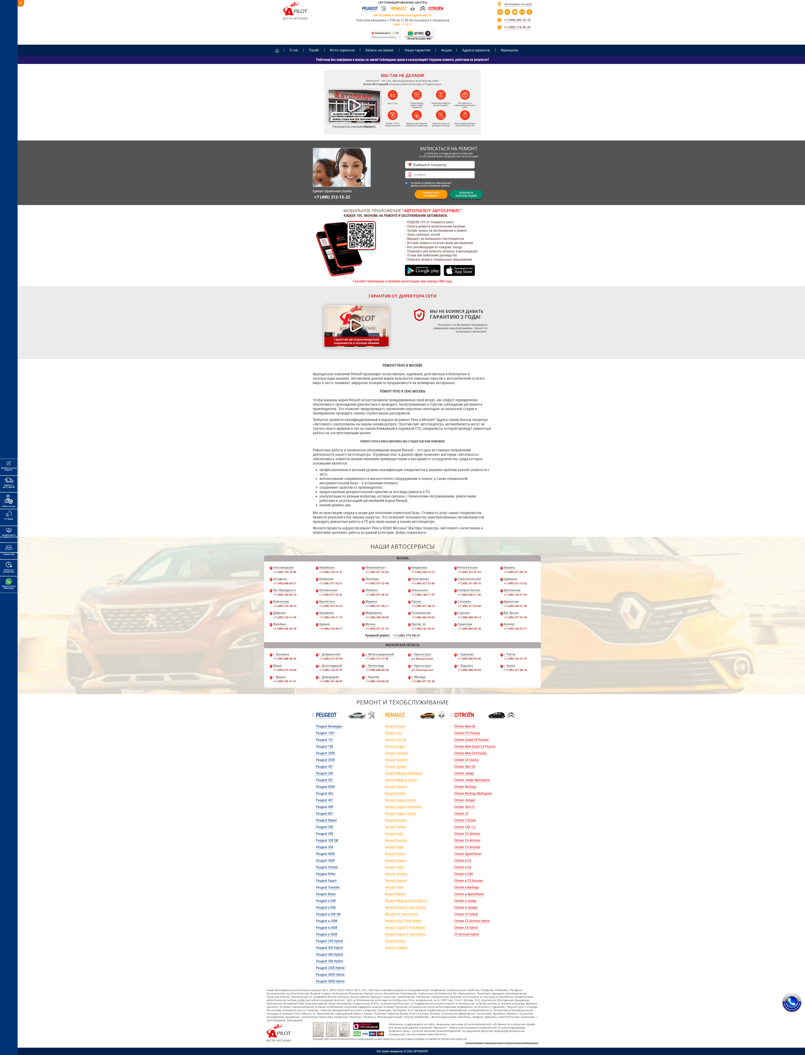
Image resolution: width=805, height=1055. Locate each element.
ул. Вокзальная (422, 658)
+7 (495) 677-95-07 (376, 594)
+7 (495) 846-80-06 (376, 670)
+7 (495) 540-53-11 (515, 628)
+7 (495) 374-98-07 (406, 635)
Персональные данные (494, 1043)
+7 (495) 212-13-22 (332, 197)
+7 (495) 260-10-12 (423, 572)
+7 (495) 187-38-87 (330, 681)
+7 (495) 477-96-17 (376, 606)
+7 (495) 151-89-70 (469, 583)
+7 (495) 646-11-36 (469, 594)
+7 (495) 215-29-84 (284, 670)
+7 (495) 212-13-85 (376, 658)
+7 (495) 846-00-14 (469, 617)
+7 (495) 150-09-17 (330, 628)
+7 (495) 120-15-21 (330, 572)
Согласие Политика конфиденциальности (521, 1043)
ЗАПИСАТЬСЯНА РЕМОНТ (431, 194)
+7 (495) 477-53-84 (469, 606)
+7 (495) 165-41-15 (515, 658)
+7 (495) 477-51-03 (515, 617)
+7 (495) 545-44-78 (284, 628)
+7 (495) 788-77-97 (423, 594)
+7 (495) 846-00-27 (284, 583)
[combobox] (440, 165)
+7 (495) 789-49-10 (284, 594)
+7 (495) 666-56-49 (469, 658)
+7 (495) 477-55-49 (423, 681)
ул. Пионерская (422, 670)
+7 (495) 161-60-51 (423, 628)
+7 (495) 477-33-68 (376, 583)
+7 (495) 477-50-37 (330, 583)
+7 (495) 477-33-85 (423, 583)
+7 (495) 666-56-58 (469, 670)
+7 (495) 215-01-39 (469, 572)
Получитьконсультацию (466, 194)
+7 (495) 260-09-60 (376, 617)
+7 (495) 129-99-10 (284, 606)
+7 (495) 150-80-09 (376, 681)
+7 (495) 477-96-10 (423, 606)
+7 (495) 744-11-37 (330, 617)
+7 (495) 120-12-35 (284, 617)
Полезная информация (474, 1043)
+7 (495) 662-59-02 (423, 617)
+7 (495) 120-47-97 (330, 670)
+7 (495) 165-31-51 (284, 681)
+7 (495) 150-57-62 (515, 594)
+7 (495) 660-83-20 (469, 628)
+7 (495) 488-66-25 (284, 658)
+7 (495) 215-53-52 (330, 606)
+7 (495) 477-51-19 (376, 628)
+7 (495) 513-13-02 (515, 583)
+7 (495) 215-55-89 (330, 658)
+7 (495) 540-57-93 (515, 606)
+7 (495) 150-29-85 (284, 572)
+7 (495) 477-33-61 (330, 594)
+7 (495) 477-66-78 (515, 572)
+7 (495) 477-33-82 (376, 572)
